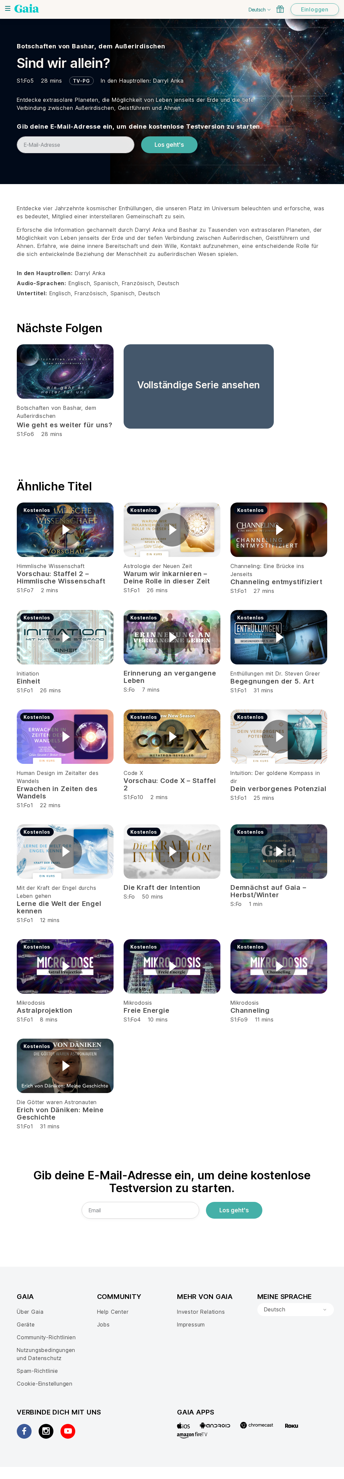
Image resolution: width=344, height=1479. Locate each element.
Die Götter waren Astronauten (57, 1102)
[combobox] (295, 1309)
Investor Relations (201, 1311)
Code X (133, 773)
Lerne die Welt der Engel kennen (59, 907)
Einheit (28, 681)
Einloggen (315, 9)
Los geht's (169, 144)
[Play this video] (65, 530)
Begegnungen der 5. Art (272, 681)
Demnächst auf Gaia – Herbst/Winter (268, 891)
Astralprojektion (45, 1010)
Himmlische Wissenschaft (51, 566)
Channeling (250, 1010)
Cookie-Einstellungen (45, 1383)
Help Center (113, 1311)
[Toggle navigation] (7, 8)
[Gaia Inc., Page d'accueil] (26, 8)
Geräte (26, 1324)
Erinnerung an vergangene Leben (170, 677)
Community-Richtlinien (46, 1337)
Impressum (191, 1324)
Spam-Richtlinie (37, 1370)
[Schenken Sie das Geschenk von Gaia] (280, 9)
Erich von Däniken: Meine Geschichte (60, 1113)
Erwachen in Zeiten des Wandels (57, 792)
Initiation (28, 673)
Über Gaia (30, 1311)
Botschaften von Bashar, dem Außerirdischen (91, 46)
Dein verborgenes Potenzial (278, 789)
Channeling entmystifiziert (276, 582)
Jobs (103, 1324)
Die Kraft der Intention (162, 887)
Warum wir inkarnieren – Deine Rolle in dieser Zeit (167, 577)
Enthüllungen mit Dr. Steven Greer (275, 673)
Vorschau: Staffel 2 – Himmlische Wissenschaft (61, 577)
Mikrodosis (31, 1002)
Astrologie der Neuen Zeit (158, 566)
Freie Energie (147, 1010)
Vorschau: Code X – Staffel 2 (170, 784)
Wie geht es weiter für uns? (65, 425)
